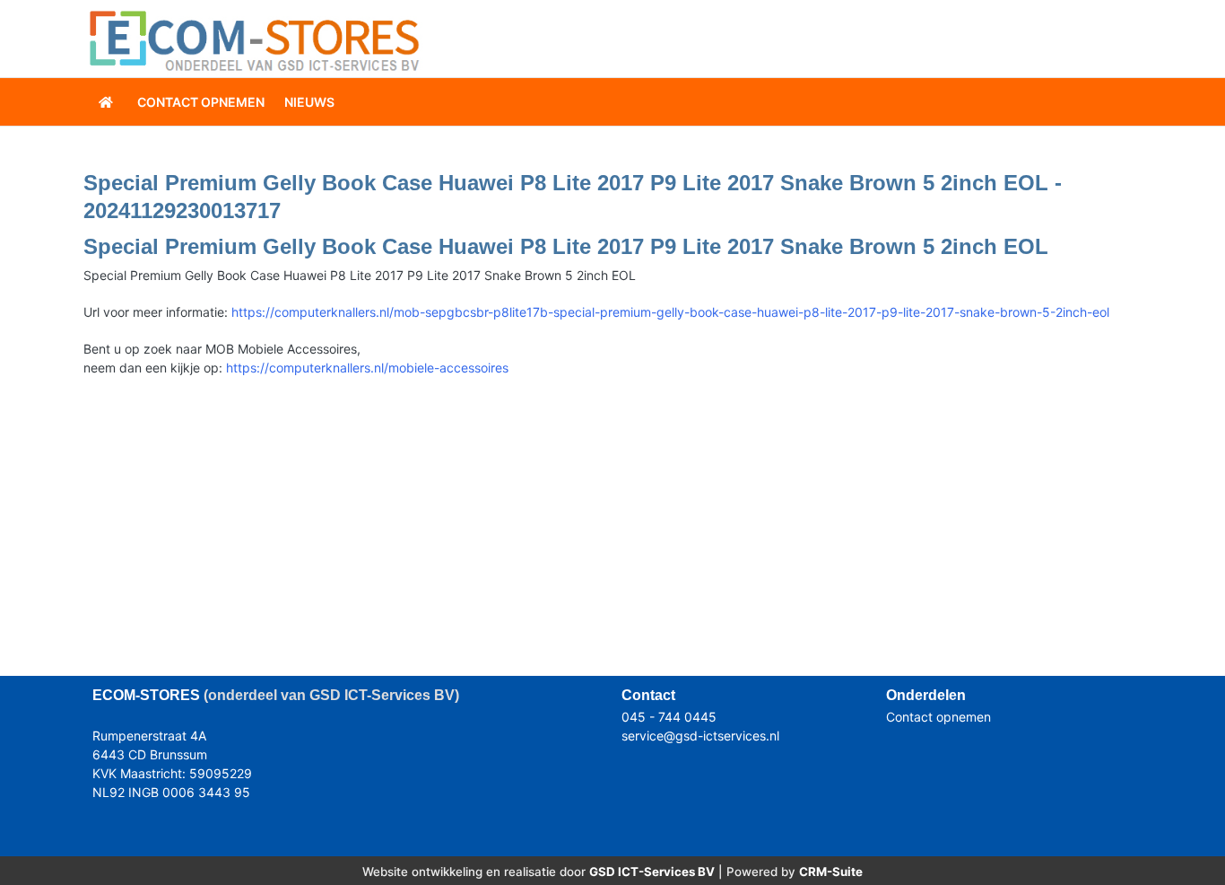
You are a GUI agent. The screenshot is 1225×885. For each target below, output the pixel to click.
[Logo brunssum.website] (253, 39)
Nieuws (309, 102)
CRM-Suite (831, 871)
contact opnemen (201, 102)
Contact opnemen (938, 716)
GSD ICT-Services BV (652, 871)
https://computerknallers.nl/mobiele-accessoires (367, 367)
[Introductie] (107, 101)
